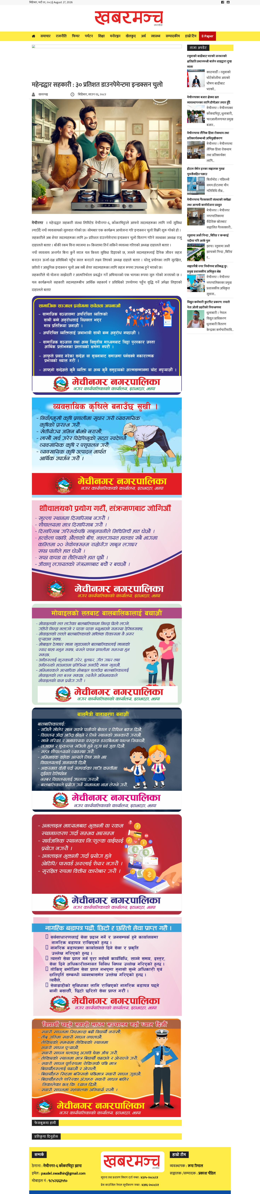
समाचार (46, 36)
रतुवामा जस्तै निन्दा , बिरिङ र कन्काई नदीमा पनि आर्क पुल (208, 238)
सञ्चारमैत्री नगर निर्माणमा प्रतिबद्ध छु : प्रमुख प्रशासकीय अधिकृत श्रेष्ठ (207, 269)
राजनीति (61, 36)
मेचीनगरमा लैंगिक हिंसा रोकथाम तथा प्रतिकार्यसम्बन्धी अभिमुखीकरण (208, 135)
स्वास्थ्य (155, 36)
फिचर (76, 36)
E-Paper (207, 36)
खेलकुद (131, 36)
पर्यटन (89, 36)
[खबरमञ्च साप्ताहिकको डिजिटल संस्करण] (130, 18)
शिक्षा (101, 36)
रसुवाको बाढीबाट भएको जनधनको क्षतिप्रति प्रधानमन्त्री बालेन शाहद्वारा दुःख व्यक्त (209, 61)
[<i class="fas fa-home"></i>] (33, 36)
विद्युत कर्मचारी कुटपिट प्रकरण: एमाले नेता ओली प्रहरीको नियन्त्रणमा (208, 304)
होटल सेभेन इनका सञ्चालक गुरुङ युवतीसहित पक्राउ (206, 171)
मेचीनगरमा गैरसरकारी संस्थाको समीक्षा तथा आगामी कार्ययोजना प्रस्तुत (209, 202)
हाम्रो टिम (190, 36)
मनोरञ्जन (115, 36)
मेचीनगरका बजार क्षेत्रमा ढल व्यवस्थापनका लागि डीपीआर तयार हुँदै (208, 100)
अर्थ (143, 36)
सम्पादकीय (173, 36)
